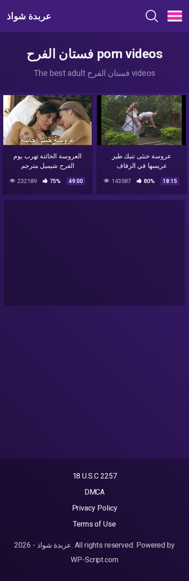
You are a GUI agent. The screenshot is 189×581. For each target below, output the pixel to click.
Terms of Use (94, 524)
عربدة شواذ (29, 16)
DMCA (94, 492)
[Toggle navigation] (174, 16)
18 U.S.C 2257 (94, 476)
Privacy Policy (94, 508)
